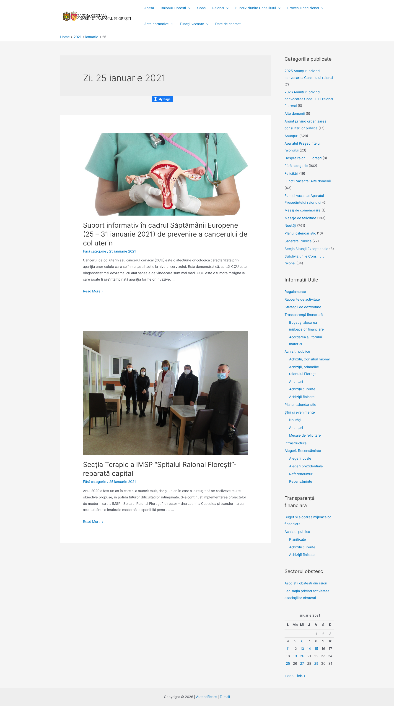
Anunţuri (291, 136)
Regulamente (295, 291)
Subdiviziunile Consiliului (255, 8)
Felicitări (291, 173)
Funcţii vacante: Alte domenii (308, 181)
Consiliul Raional (210, 8)
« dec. (289, 676)
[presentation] (188, 8)
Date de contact (228, 24)
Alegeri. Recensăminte (303, 450)
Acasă (149, 8)
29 (316, 663)
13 (302, 648)
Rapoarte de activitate (302, 299)
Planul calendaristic (300, 233)
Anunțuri (296, 381)
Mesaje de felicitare (300, 218)
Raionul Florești (173, 8)
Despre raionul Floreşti (303, 158)
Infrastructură (295, 443)
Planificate (297, 539)
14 (309, 648)
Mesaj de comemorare (303, 210)
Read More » (93, 291)
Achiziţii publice (297, 351)
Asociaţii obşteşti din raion (306, 583)
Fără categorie (94, 251)
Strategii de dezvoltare (303, 307)
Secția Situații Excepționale (306, 249)
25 (288, 663)
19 (295, 656)
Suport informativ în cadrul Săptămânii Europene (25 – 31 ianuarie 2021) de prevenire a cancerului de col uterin (165, 234)
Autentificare (206, 697)
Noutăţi (290, 225)
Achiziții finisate (302, 397)
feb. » (301, 676)
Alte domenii (295, 113)
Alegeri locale (300, 458)
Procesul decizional (303, 8)
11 (288, 648)
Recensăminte (300, 481)
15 (316, 648)
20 (302, 656)
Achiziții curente (302, 389)
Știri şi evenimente (300, 412)
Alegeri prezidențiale (306, 466)
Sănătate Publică (298, 241)
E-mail (225, 697)
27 (302, 663)
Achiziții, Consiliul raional (309, 359)
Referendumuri (301, 474)
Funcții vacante (192, 24)
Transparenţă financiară (304, 315)
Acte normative (156, 24)
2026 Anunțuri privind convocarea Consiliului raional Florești (309, 99)
